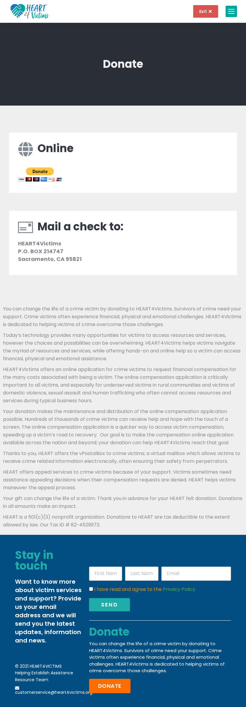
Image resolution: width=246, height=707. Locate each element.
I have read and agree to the (144, 589)
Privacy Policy (179, 589)
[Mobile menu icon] (231, 11)
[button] (109, 686)
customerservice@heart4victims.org (53, 692)
